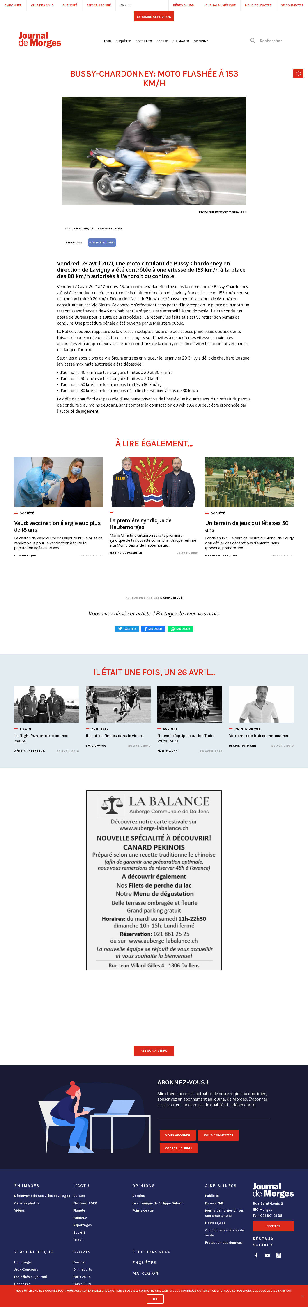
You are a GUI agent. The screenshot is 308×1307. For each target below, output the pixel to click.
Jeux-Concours (26, 1269)
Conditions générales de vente (224, 1232)
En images (181, 41)
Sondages (22, 1284)
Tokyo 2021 (82, 1284)
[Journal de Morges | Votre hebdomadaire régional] (40, 46)
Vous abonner (177, 1135)
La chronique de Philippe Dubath (158, 1203)
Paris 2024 (82, 1277)
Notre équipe (215, 1223)
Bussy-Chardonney (102, 242)
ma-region (145, 1273)
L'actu (106, 41)
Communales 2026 (154, 17)
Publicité (212, 1196)
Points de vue (143, 1210)
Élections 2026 (85, 1203)
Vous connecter (218, 1135)
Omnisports (82, 1269)
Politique (80, 1218)
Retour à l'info (154, 1051)
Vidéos (19, 1210)
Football (79, 1262)
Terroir (78, 1240)
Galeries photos (26, 1203)
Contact (273, 1226)
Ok (155, 1299)
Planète (79, 1210)
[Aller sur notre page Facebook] (256, 1256)
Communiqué (83, 228)
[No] (302, 1296)
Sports (162, 41)
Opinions (201, 41)
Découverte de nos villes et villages (42, 1196)
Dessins (138, 1196)
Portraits (144, 41)
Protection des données (224, 1243)
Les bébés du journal (30, 1277)
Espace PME (214, 1203)
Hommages (23, 1262)
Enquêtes (123, 41)
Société (79, 1232)
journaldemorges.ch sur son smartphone (224, 1213)
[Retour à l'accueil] (273, 1191)
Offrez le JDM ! (178, 1148)
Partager (183, 629)
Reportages (82, 1225)
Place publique (33, 1252)
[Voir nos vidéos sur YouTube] (267, 1256)
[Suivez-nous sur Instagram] (278, 1256)
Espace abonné (98, 5)
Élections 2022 (151, 1252)
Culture (79, 1196)
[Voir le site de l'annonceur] (154, 880)
